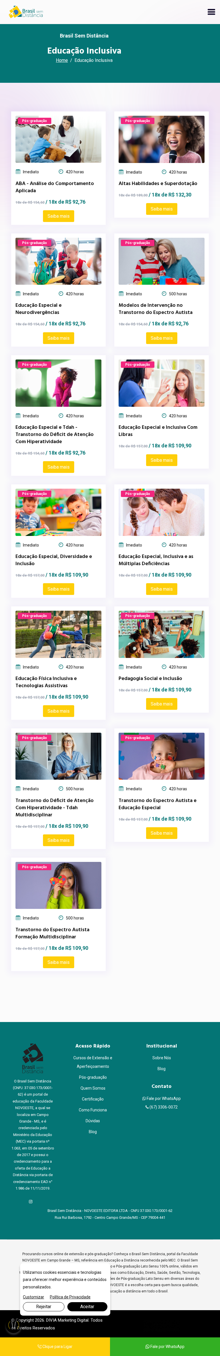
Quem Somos (92, 1088)
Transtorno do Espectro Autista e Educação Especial (158, 804)
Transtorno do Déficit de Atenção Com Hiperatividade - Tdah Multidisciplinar (54, 808)
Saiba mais (59, 216)
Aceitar (87, 1306)
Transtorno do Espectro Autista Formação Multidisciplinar (52, 933)
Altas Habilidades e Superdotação (158, 184)
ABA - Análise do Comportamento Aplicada (54, 187)
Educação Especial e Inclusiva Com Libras (158, 431)
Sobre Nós (161, 1058)
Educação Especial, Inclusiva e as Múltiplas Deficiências (156, 560)
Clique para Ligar (57, 1346)
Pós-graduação (93, 1077)
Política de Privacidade (70, 1297)
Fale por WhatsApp (163, 1098)
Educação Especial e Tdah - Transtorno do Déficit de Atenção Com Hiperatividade (54, 434)
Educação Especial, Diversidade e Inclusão (53, 560)
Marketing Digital (73, 1320)
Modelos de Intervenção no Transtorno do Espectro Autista (155, 309)
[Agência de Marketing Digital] (162, 1326)
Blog (93, 1131)
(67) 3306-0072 (163, 1107)
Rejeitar (43, 1306)
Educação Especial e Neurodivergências (38, 309)
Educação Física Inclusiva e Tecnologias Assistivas (46, 682)
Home (62, 60)
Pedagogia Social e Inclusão (150, 679)
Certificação (93, 1099)
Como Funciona (93, 1110)
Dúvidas (93, 1121)
